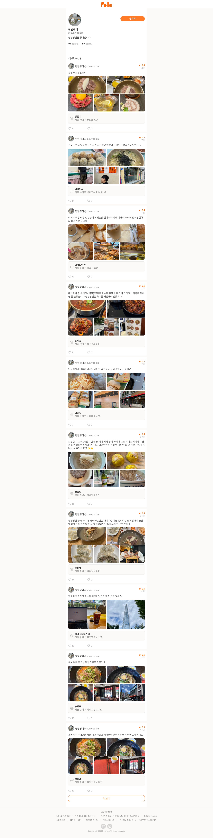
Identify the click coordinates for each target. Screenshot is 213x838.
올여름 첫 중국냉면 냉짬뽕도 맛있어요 (86, 662)
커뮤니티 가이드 (92, 820)
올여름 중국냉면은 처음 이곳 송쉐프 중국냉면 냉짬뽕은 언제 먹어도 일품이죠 (105, 734)
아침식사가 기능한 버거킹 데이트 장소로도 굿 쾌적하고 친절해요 (99, 369)
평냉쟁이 (79, 66)
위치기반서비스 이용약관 (147, 820)
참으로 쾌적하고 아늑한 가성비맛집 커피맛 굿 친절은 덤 (95, 596)
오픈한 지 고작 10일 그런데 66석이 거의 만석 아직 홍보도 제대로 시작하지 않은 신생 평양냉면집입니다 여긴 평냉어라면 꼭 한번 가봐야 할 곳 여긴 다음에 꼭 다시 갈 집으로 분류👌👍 (106, 445)
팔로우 (132, 18)
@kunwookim (92, 66)
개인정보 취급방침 (126, 820)
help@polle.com (150, 816)
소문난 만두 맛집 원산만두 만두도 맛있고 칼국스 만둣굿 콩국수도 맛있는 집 (104, 145)
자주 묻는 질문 (75, 820)
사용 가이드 (61, 820)
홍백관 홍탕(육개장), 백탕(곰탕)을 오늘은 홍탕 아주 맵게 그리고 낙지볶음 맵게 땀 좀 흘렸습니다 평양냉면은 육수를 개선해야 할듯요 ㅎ (106, 295)
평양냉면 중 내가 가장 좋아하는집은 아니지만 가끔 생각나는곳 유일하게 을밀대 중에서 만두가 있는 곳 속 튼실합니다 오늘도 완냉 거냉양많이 (105, 522)
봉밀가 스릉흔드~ (76, 72)
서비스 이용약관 (109, 820)
